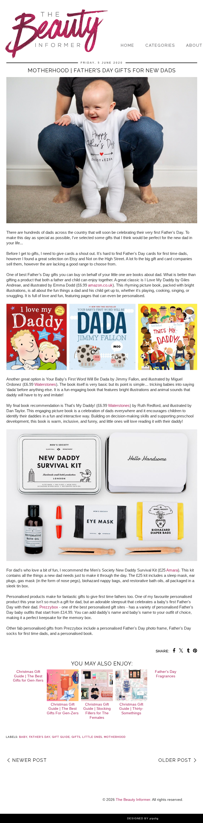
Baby (23, 736)
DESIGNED (135, 818)
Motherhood (115, 736)
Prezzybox (48, 607)
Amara (172, 570)
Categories (160, 45)
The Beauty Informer (133, 799)
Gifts (76, 736)
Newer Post (29, 760)
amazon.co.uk (100, 285)
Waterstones (45, 384)
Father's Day (39, 736)
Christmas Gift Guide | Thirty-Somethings (131, 708)
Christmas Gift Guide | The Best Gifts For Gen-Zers (63, 708)
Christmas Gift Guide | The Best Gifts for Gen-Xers (28, 676)
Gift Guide (61, 736)
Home (127, 45)
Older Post (174, 760)
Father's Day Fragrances (165, 673)
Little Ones (92, 736)
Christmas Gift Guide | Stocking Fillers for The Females (97, 711)
